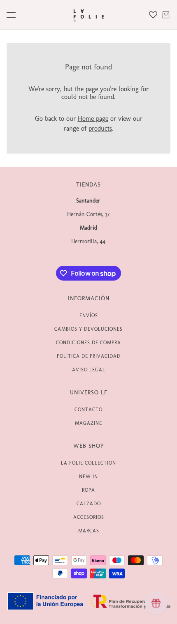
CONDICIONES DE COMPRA (88, 342)
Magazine (88, 423)
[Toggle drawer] (11, 15)
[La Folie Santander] (89, 15)
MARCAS (88, 531)
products (100, 128)
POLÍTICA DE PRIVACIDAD (89, 356)
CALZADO (89, 504)
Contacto (88, 409)
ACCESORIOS (88, 517)
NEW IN (88, 476)
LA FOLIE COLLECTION (88, 463)
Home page (93, 118)
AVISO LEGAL (88, 370)
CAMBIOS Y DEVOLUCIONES (88, 329)
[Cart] (165, 14)
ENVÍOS (88, 315)
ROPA (88, 490)
